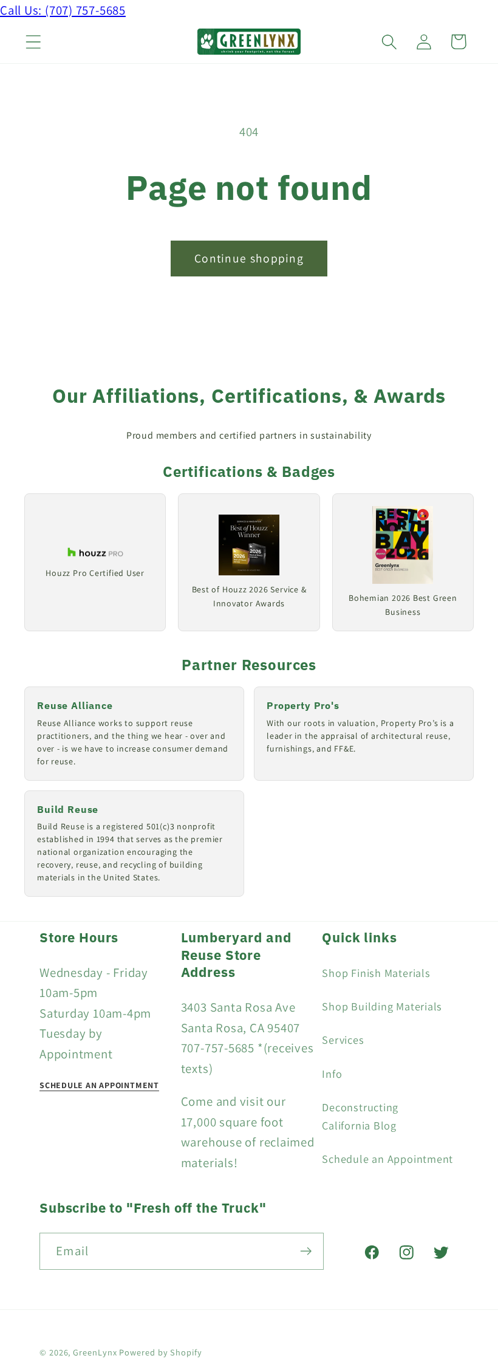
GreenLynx (95, 1352)
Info (332, 1073)
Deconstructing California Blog (360, 1116)
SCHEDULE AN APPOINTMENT (99, 1085)
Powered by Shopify (160, 1352)
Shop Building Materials (382, 1006)
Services (343, 1039)
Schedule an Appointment (387, 1158)
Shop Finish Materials (376, 972)
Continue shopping (249, 258)
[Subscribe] (305, 1251)
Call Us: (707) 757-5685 (63, 10)
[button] (33, 41)
